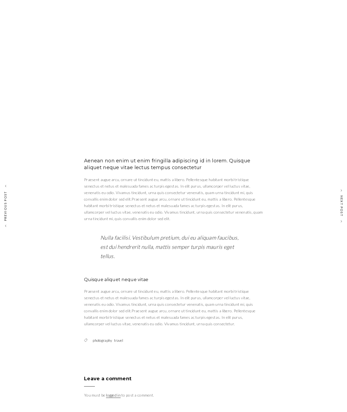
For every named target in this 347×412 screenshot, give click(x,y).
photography (102, 340)
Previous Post (5, 206)
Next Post (341, 206)
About (318, 24)
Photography (176, 67)
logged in (113, 395)
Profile (234, 24)
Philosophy (291, 24)
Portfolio (260, 24)
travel (118, 340)
